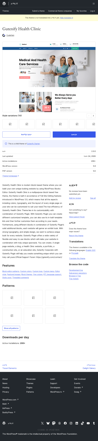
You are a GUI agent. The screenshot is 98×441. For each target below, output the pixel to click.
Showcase (30, 379)
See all (93, 198)
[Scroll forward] (93, 115)
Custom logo (38, 271)
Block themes (26, 274)
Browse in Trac (75, 276)
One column (38, 274)
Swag (77, 392)
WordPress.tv (57, 392)
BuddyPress (8, 412)
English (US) (90, 250)
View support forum (77, 217)
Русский (74, 253)
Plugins (29, 387)
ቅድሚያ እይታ (26, 134)
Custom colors (26, 271)
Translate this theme (77, 258)
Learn (52, 379)
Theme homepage (9, 176)
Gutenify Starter (33, 144)
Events (77, 383)
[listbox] (33, 306)
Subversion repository (78, 273)
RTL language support (52, 274)
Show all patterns (11, 328)
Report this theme (76, 236)
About (5, 379)
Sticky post (6, 277)
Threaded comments (20, 277)
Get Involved (80, 379)
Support (53, 383)
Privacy (5, 392)
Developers (55, 387)
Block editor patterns (10, 271)
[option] (11, 297)
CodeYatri (10, 35)
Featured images (13, 274)
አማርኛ (10, 423)
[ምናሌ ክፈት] (94, 3)
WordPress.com (10, 399)
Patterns (30, 392)
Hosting (5, 387)
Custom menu (49, 271)
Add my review (75, 198)
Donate (78, 387)
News (4, 383)
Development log (76, 270)
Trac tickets (74, 279)
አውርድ (74, 134)
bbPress (7, 408)
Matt (5, 404)
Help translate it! (66, 18)
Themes (5, 11)
